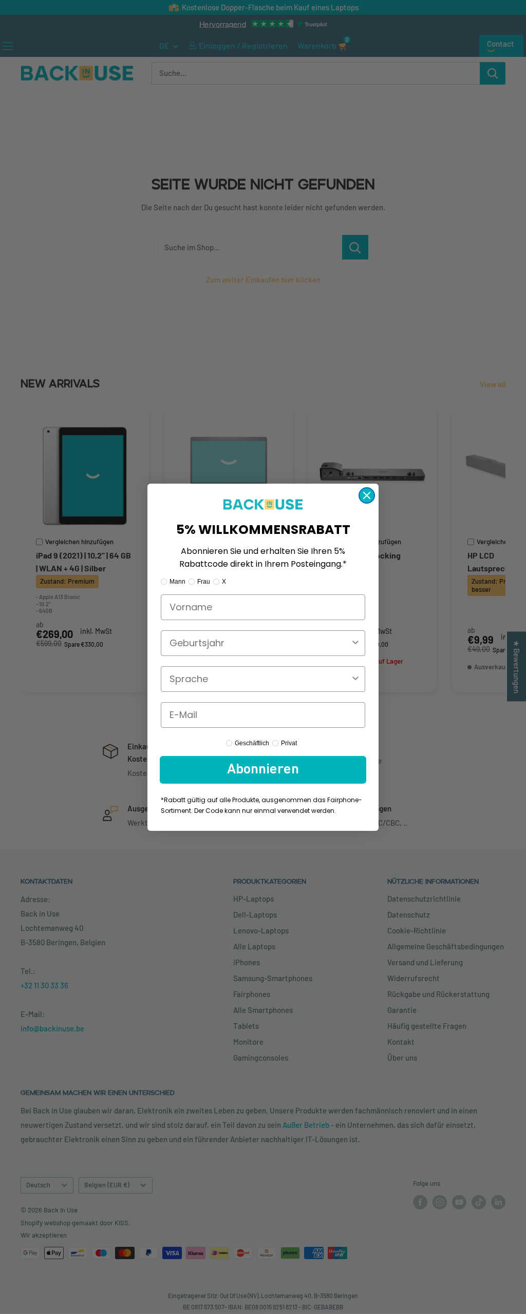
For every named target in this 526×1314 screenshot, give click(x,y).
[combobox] (260, 643)
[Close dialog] (366, 495)
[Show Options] (355, 643)
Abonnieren (263, 770)
